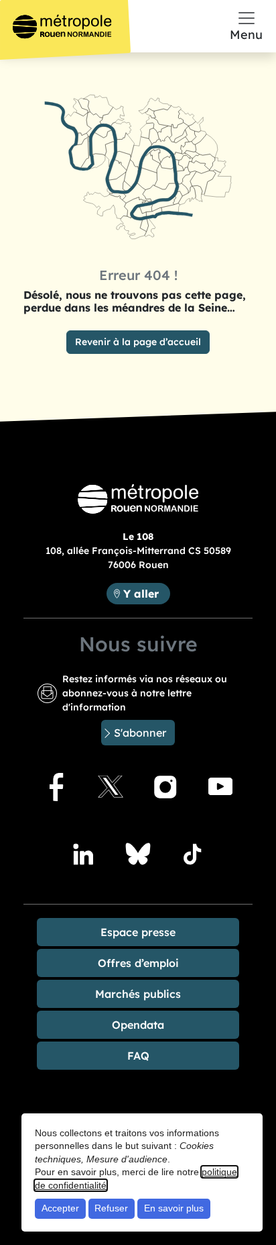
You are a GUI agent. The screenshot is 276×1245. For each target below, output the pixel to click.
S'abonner (140, 732)
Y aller (146, 593)
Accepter (60, 1208)
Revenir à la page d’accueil (138, 342)
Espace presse (138, 932)
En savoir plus (174, 1208)
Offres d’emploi (138, 963)
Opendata (138, 1024)
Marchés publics (138, 994)
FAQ (138, 1055)
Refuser (111, 1208)
